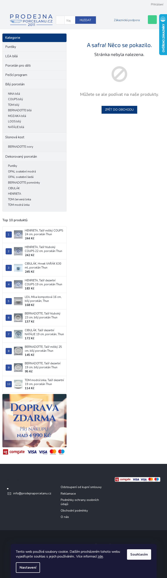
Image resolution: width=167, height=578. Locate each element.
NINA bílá (14, 94)
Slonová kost (14, 137)
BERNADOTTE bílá (20, 110)
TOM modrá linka (19, 205)
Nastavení (28, 567)
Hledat (85, 20)
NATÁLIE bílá (16, 127)
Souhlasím (139, 554)
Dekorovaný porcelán (21, 156)
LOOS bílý (14, 121)
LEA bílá (11, 56)
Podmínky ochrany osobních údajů (80, 502)
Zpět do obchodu (119, 110)
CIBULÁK (14, 188)
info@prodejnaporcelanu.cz (32, 493)
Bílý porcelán (15, 84)
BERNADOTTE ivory (20, 147)
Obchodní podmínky (74, 511)
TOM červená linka (19, 199)
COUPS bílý (15, 99)
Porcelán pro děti (18, 65)
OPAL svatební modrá (22, 172)
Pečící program (16, 75)
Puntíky (10, 47)
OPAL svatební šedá (20, 177)
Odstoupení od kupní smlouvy (81, 487)
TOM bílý (13, 105)
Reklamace (68, 494)
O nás (65, 517)
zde (100, 556)
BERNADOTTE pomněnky (24, 183)
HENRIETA (14, 194)
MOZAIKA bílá (17, 116)
